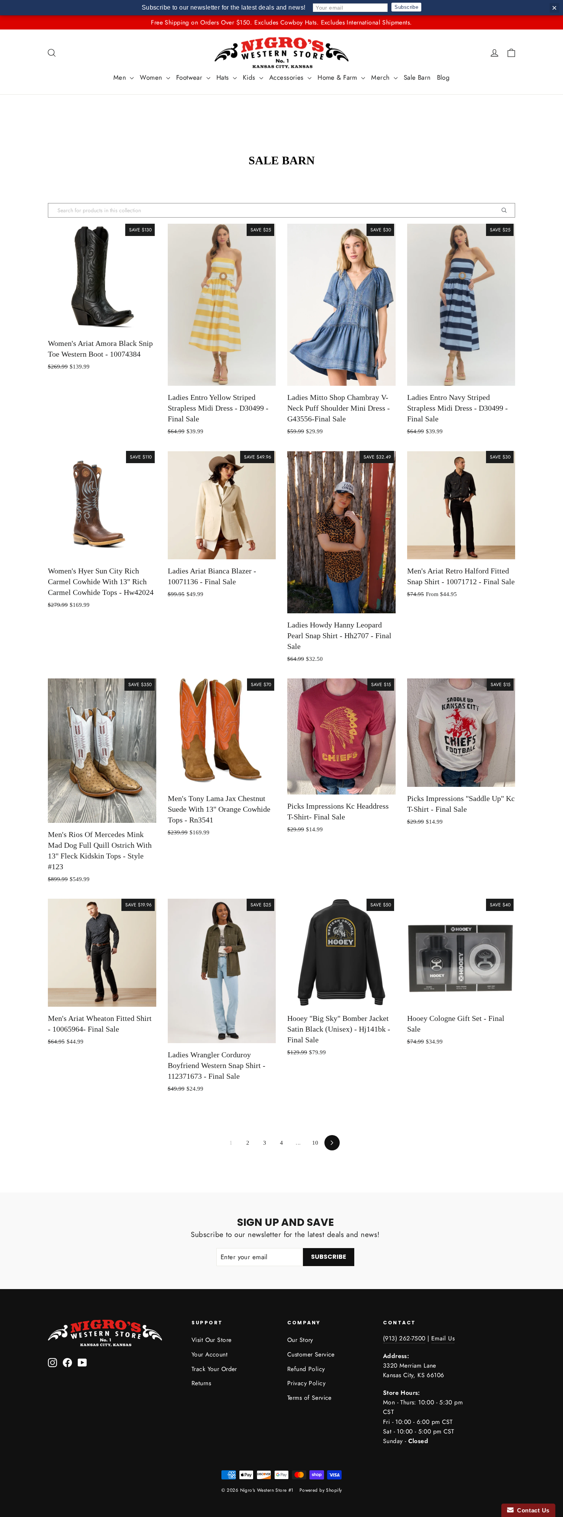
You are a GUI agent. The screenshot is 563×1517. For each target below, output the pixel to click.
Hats (223, 77)
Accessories (287, 77)
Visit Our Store (211, 1339)
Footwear (190, 77)
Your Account (209, 1354)
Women (152, 77)
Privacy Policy (306, 1383)
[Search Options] (507, 210)
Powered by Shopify (321, 1490)
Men (120, 77)
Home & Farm (338, 77)
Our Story (300, 1339)
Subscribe (406, 7)
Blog (443, 77)
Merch (381, 77)
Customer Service (311, 1354)
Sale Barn (417, 77)
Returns (201, 1383)
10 (315, 1143)
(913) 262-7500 (404, 1338)
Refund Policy (306, 1369)
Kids (250, 77)
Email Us (443, 1338)
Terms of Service (309, 1397)
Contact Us (532, 1510)
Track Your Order (214, 1369)
